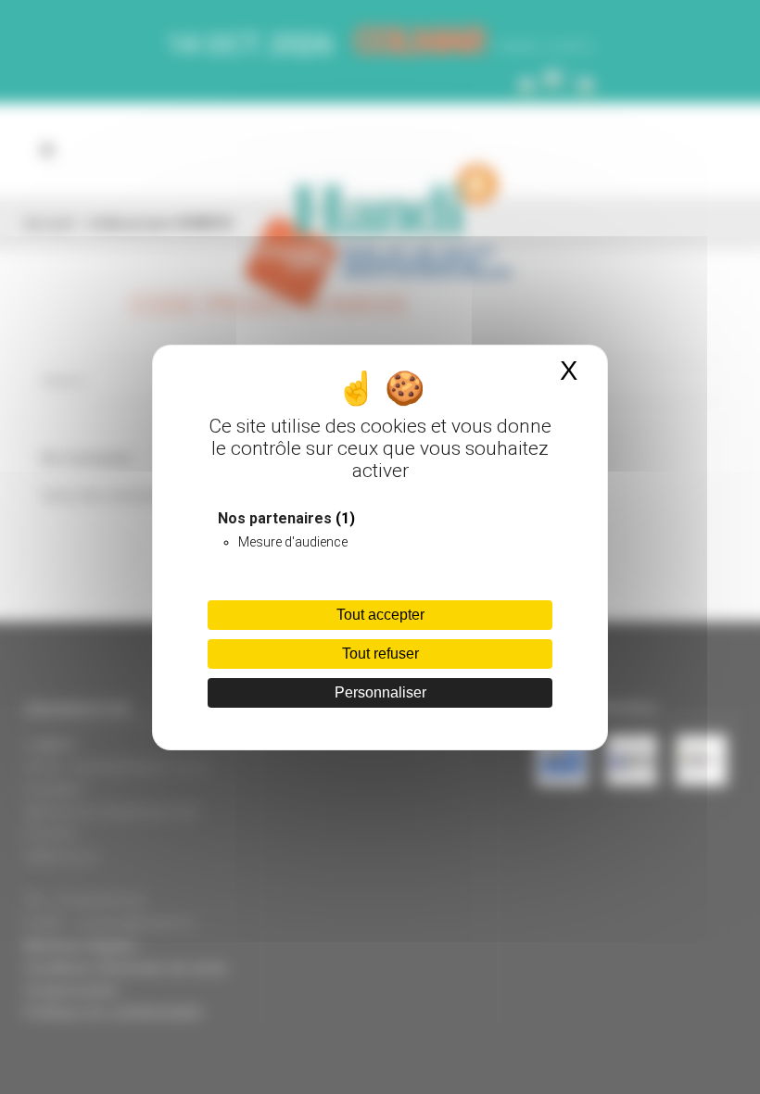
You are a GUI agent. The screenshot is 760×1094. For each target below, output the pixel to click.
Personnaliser (380, 692)
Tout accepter (380, 614)
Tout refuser (380, 653)
